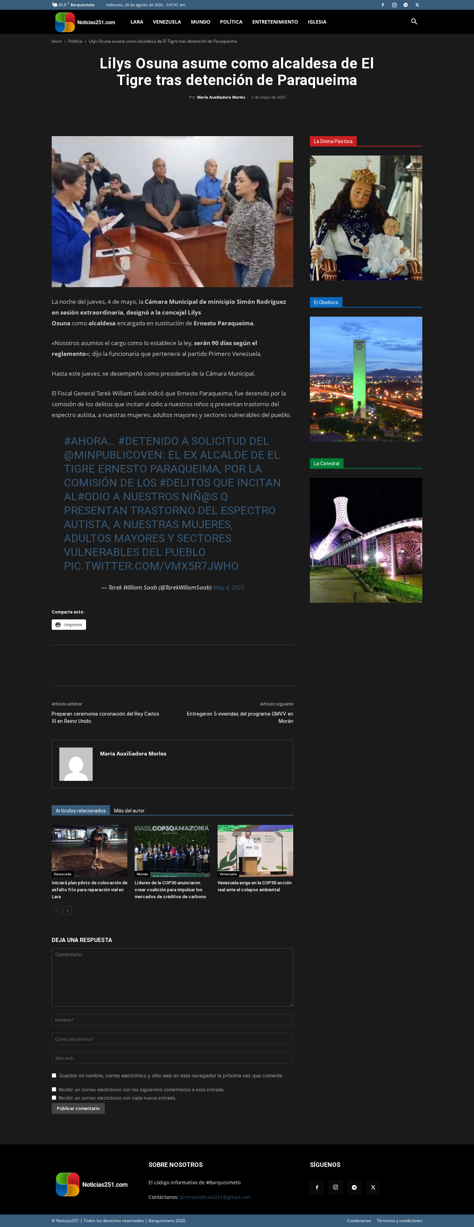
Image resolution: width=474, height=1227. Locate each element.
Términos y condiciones (399, 1221)
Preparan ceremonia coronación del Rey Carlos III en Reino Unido (105, 717)
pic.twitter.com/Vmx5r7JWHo (151, 566)
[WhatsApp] (237, 113)
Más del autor (129, 810)
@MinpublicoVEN (113, 454)
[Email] (253, 113)
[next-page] (67, 910)
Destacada (62, 873)
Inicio (57, 41)
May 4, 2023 (228, 587)
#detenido (148, 441)
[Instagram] (394, 5)
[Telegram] (405, 5)
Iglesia (317, 21)
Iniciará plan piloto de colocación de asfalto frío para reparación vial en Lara (89, 889)
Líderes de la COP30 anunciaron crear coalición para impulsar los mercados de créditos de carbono (170, 889)
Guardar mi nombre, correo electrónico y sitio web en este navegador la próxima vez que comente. (171, 1075)
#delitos (184, 482)
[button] (414, 22)
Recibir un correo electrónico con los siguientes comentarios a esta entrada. (142, 1089)
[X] (417, 5)
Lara (136, 21)
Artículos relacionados (81, 810)
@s (209, 496)
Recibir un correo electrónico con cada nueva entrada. (117, 1098)
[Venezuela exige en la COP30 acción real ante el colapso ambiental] (255, 851)
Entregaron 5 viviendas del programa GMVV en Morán (240, 717)
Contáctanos (359, 1221)
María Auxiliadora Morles (221, 97)
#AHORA (86, 441)
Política (231, 21)
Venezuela (167, 21)
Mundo (200, 21)
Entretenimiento (275, 21)
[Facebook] (383, 5)
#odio (93, 496)
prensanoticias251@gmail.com (215, 1197)
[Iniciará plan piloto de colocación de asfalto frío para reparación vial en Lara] (89, 851)
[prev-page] (56, 910)
